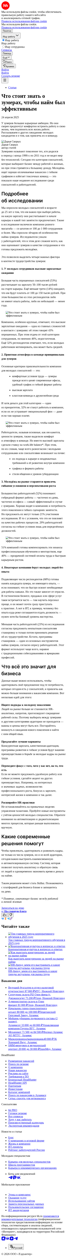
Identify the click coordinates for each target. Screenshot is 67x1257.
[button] (5, 69)
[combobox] (16, 1247)
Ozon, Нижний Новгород (50, 998)
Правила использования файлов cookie (24, 27)
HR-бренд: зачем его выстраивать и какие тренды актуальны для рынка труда (32, 973)
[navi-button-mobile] (4, 80)
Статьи (12, 87)
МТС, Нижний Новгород (49, 991)
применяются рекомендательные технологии (30, 1218)
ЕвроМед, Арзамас (51, 1049)
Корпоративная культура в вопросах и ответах (35, 949)
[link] (7, 62)
